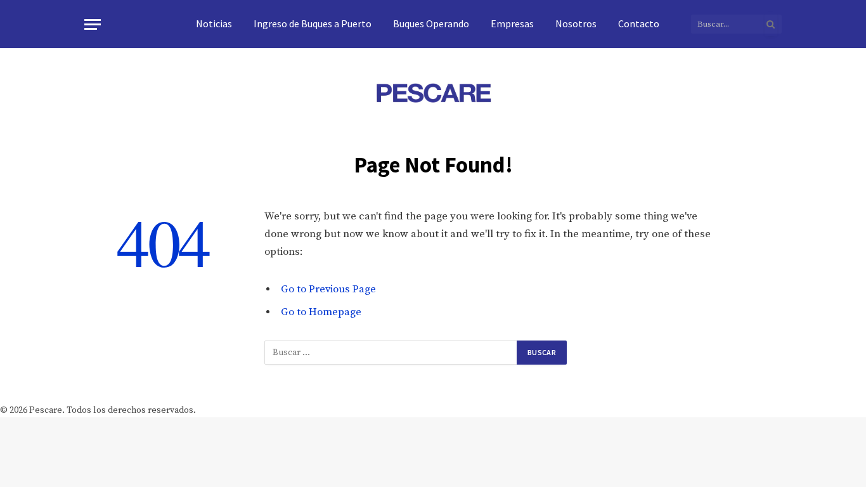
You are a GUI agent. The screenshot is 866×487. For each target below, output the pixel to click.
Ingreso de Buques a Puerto (313, 23)
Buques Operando (431, 23)
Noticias (214, 23)
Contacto (638, 23)
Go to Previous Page (328, 289)
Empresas (512, 23)
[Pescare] (433, 93)
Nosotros (576, 23)
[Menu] (92, 24)
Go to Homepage (321, 312)
